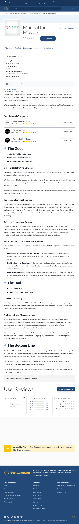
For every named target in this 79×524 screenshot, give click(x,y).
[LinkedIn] (18, 517)
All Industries (8, 502)
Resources (7, 489)
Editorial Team (38, 495)
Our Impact (37, 492)
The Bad (18, 48)
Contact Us (37, 499)
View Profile (67, 122)
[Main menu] (73, 9)
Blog (5, 485)
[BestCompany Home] (6, 8)
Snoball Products (63, 489)
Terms (43, 520)
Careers (36, 502)
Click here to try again (21, 450)
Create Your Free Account (66, 485)
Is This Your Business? (67, 29)
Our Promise (37, 489)
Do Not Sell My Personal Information (57, 520)
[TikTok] (21, 517)
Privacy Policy (36, 520)
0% (47, 401)
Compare (48, 38)
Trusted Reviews (9, 499)
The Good (8, 48)
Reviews (37, 48)
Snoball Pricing (62, 492)
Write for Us (37, 505)
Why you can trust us (50, 4)
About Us (36, 485)
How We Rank (9, 492)
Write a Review (48, 48)
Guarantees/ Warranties (12, 495)
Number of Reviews (12, 76)
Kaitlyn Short (13, 89)
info (24, 397)
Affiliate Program (39, 508)
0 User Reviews (31, 42)
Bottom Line (27, 48)
